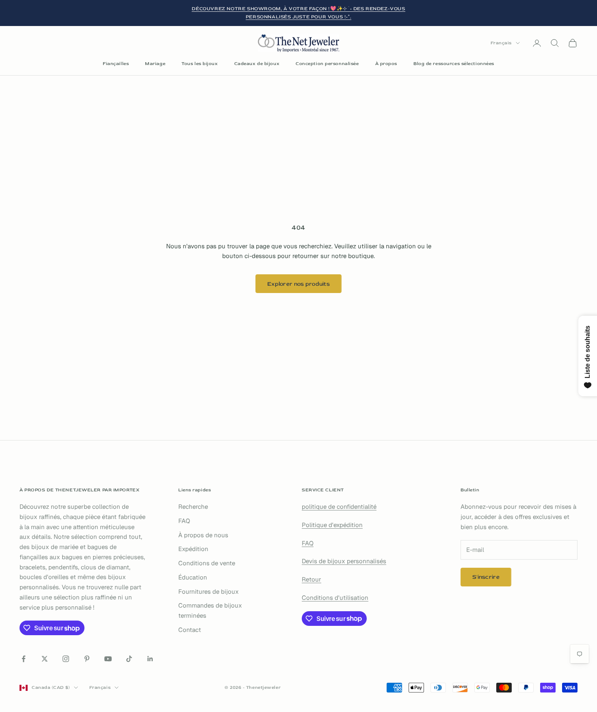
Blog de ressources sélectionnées (453, 63)
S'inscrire (486, 576)
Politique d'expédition (332, 525)
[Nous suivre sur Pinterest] (87, 659)
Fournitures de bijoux (208, 591)
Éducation (192, 577)
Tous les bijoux (200, 63)
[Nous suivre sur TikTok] (129, 659)
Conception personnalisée (327, 63)
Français (501, 43)
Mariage (155, 63)
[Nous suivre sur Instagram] (66, 659)
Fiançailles (116, 63)
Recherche (193, 506)
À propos (386, 63)
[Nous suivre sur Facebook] (23, 659)
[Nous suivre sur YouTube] (108, 659)
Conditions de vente (206, 563)
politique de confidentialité (339, 506)
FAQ (184, 521)
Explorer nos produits (298, 283)
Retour (311, 579)
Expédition (193, 549)
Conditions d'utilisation (335, 597)
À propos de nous (203, 535)
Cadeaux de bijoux (257, 63)
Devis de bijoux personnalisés (344, 561)
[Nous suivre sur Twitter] (45, 659)
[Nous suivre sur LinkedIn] (150, 659)
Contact (189, 630)
